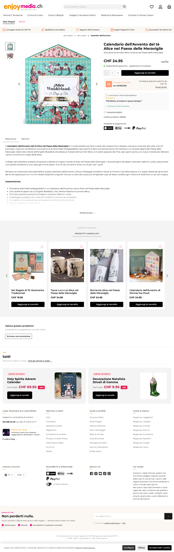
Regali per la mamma (143, 434)
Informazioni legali (54, 443)
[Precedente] (19, 84)
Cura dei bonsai (97, 439)
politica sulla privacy (112, 523)
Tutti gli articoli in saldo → (40, 361)
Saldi (6, 356)
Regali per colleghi (142, 422)
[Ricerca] (124, 6)
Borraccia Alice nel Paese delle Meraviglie (105, 292)
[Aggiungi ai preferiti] (42, 246)
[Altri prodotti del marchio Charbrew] (165, 61)
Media (49, 451)
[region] (52, 84)
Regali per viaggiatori (143, 417)
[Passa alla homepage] (23, 7)
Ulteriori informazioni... (85, 548)
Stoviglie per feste (98, 443)
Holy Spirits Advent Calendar (21, 380)
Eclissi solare (95, 451)
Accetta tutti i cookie (159, 547)
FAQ (48, 417)
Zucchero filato (97, 417)
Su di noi (50, 447)
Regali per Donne (141, 430)
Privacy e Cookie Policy (56, 439)
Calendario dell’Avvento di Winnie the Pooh (144, 292)
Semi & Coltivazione (99, 447)
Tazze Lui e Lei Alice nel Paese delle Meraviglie (64, 292)
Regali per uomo (140, 447)
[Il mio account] (160, 7)
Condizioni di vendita (56, 434)
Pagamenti (51, 430)
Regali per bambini (142, 439)
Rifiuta (141, 547)
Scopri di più (161, 87)
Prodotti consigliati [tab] (87, 233)
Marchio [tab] (25, 139)
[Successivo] (97, 84)
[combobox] (92, 6)
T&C (124, 523)
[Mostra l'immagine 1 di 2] (56, 123)
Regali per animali (141, 426)
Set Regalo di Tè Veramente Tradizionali (27, 292)
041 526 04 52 (9, 422)
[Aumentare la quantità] (118, 73)
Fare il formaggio (98, 430)
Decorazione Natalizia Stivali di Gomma (109, 380)
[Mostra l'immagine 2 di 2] (60, 123)
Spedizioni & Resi (54, 426)
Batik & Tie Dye (97, 434)
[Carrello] (168, 7)
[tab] (11, 139)
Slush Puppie (96, 422)
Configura (129, 547)
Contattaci (51, 422)
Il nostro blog (9, 439)
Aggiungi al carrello (144, 73)
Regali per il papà (141, 443)
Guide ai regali (141, 411)
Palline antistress (97, 426)
